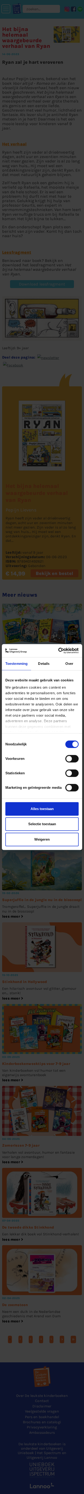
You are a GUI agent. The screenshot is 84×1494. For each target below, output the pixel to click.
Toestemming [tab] (16, 664)
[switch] (72, 758)
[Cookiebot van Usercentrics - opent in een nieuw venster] (59, 651)
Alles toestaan (42, 809)
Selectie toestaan (42, 824)
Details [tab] (43, 664)
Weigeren (42, 839)
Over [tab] (69, 664)
